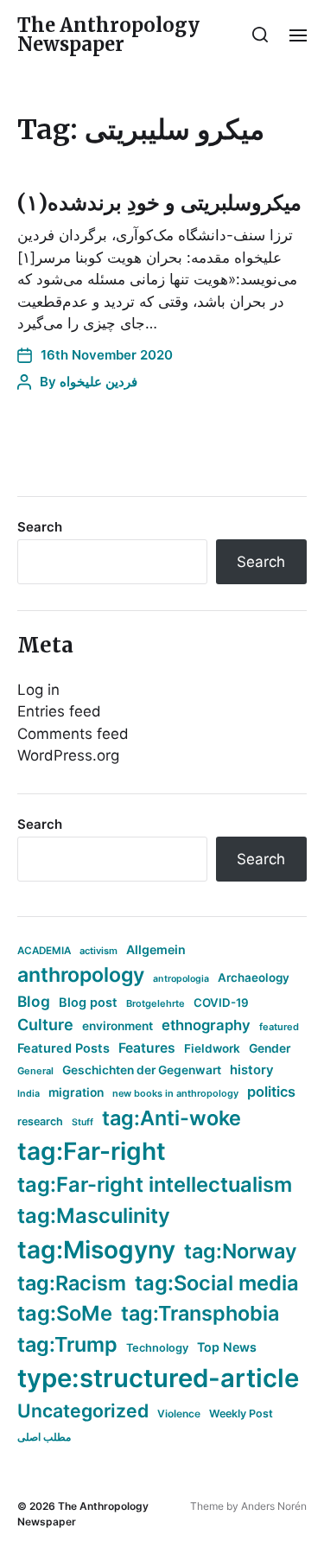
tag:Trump (67, 1344)
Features (146, 1048)
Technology (157, 1347)
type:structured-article (158, 1378)
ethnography (206, 1025)
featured (279, 1027)
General (35, 1071)
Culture (45, 1025)
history (252, 1070)
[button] (260, 34)
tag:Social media (217, 1283)
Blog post (88, 1002)
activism (98, 951)
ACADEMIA (44, 951)
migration (76, 1092)
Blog (33, 1001)
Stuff (82, 1122)
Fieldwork (212, 1048)
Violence (178, 1413)
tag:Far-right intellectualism (154, 1184)
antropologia (181, 978)
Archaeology (253, 977)
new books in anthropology (175, 1093)
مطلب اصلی (44, 1436)
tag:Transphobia (200, 1313)
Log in (38, 689)
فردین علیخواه (98, 381)
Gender (270, 1048)
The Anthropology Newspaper (108, 35)
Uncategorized (83, 1410)
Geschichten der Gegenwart (141, 1070)
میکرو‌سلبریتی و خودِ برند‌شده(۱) (159, 202)
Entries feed (59, 711)
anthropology (80, 975)
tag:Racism (71, 1283)
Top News (227, 1347)
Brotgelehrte (155, 1003)
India (28, 1093)
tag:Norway (240, 1251)
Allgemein (156, 949)
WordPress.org (68, 755)
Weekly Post (241, 1413)
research (40, 1121)
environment (117, 1026)
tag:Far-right (91, 1151)
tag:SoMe (64, 1313)
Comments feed (73, 733)
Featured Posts (63, 1048)
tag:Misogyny (96, 1249)
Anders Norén (274, 1506)
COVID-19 (221, 1002)
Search (39, 527)
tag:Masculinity (93, 1215)
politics (271, 1091)
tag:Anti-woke (171, 1117)
